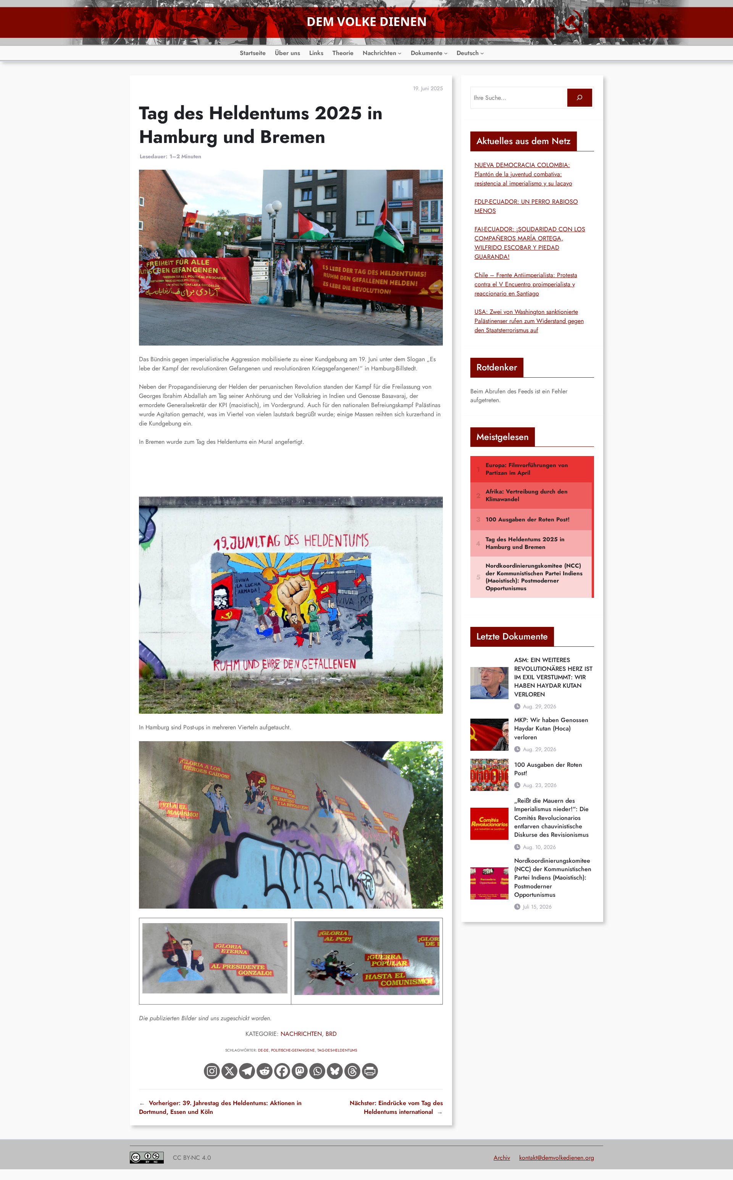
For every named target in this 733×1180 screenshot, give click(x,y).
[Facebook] (282, 1071)
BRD (331, 1033)
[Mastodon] (300, 1071)
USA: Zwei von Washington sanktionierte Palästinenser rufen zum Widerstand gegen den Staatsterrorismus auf (529, 320)
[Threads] (352, 1071)
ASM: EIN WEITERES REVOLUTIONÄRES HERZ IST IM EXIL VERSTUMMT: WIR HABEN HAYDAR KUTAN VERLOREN (553, 677)
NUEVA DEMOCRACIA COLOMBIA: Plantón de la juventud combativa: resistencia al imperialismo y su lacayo (523, 174)
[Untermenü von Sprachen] (482, 53)
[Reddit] (265, 1071)
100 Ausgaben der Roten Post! (548, 769)
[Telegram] (247, 1071)
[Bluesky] (335, 1071)
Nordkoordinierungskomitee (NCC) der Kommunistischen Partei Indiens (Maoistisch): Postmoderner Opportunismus (552, 878)
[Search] (579, 98)
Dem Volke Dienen (367, 21)
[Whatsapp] (317, 1071)
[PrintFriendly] (370, 1071)
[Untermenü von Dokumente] (446, 53)
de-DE (263, 1050)
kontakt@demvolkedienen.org (556, 1157)
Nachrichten (301, 1033)
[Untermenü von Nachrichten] (400, 53)
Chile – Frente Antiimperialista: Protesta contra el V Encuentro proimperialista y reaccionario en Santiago (526, 284)
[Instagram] (212, 1071)
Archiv (502, 1157)
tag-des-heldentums (337, 1050)
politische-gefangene (293, 1050)
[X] (229, 1071)
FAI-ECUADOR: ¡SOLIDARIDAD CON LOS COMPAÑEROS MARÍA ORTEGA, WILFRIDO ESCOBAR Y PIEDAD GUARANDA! (530, 243)
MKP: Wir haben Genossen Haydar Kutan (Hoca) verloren (551, 729)
